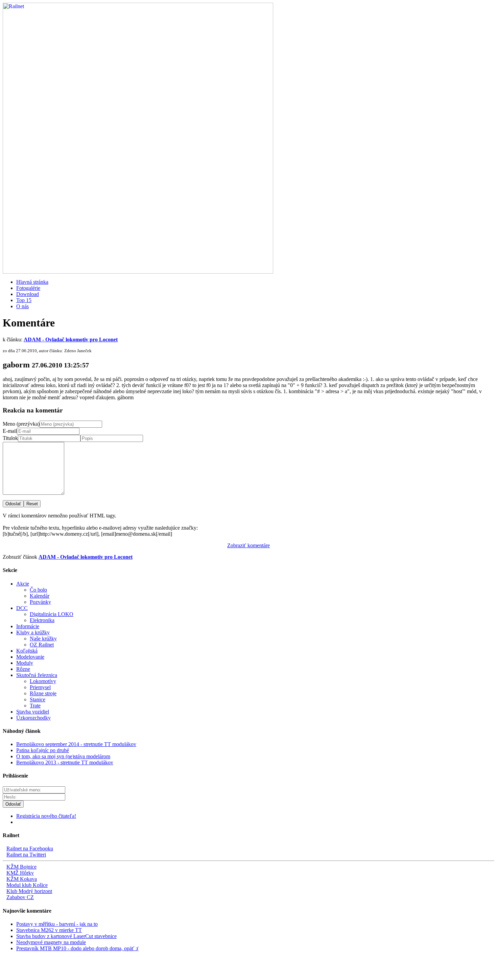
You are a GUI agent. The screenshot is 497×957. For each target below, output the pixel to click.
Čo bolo (38, 590)
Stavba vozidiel (32, 712)
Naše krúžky (43, 638)
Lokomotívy (43, 681)
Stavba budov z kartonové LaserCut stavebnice (66, 936)
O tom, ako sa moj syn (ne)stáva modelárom (63, 756)
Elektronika (42, 620)
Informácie (27, 626)
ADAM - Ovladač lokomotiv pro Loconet (71, 339)
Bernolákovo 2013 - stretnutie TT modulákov (64, 762)
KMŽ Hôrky (20, 873)
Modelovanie (30, 657)
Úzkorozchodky (33, 718)
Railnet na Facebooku (29, 848)
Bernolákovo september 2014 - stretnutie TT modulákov (76, 744)
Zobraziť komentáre (248, 545)
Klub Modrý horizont (29, 891)
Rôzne (23, 669)
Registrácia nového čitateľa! (46, 816)
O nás (22, 306)
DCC (22, 608)
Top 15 (23, 300)
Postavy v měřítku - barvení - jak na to (57, 924)
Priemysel (40, 687)
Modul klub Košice (27, 885)
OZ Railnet (42, 644)
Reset (32, 503)
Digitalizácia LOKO (51, 614)
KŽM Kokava (21, 879)
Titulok (10, 438)
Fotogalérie (28, 288)
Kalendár (39, 596)
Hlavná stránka (32, 282)
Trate (35, 705)
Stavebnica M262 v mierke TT (49, 930)
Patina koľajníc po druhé (42, 750)
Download (27, 294)
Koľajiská (27, 651)
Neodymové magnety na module (51, 942)
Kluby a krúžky (33, 632)
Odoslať (13, 503)
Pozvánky (40, 602)
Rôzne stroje (43, 693)
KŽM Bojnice (21, 867)
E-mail (10, 431)
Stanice (37, 699)
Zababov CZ (20, 897)
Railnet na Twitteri (26, 854)
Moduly (24, 663)
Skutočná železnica (36, 675)
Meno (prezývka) (21, 424)
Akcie (22, 584)
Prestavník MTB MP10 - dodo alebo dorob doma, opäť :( (77, 948)
